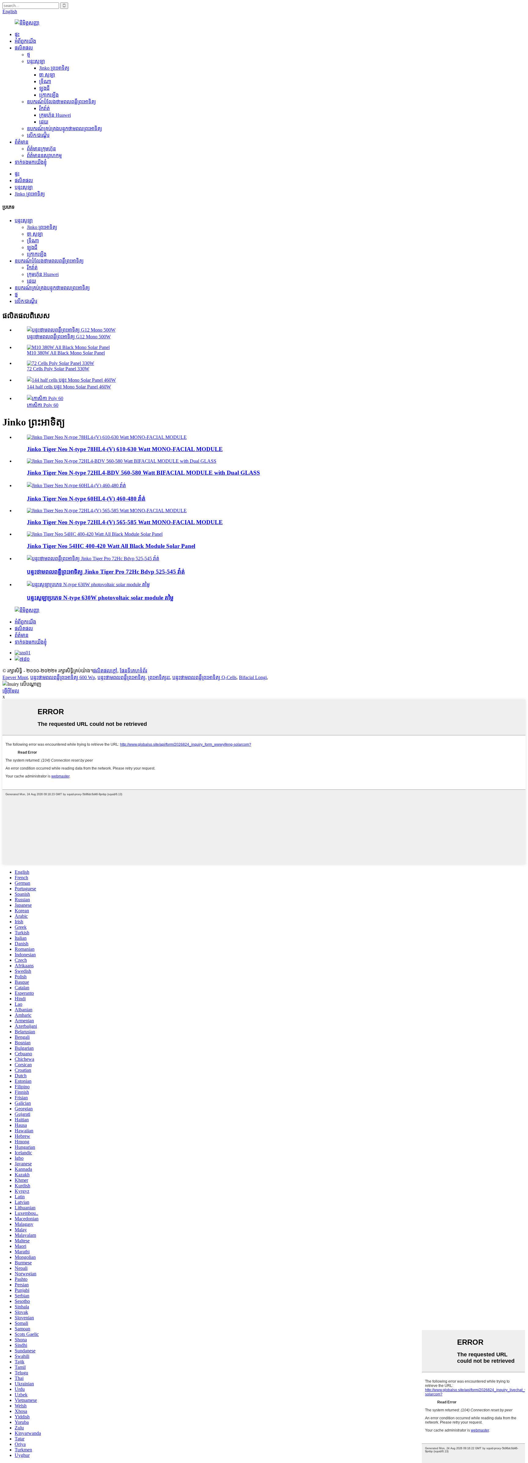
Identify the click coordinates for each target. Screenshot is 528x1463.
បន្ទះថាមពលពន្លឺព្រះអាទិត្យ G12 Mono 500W (69, 336)
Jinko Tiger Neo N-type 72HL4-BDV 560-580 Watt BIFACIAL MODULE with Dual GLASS (143, 472)
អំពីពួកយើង (25, 41)
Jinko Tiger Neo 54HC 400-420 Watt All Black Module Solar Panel (111, 546)
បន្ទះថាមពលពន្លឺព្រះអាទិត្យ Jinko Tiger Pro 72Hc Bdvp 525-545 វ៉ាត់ (106, 571)
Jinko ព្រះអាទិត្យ (54, 68)
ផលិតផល (24, 47)
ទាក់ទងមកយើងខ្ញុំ (31, 162)
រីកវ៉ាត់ (44, 108)
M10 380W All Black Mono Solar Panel (66, 352)
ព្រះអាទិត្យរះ (159, 677)
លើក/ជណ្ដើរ (38, 135)
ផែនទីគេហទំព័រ (133, 670)
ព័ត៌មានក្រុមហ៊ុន (41, 148)
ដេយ (43, 121)
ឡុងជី (44, 88)
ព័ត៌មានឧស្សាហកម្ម (44, 155)
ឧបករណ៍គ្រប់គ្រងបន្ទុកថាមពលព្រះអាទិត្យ (64, 128)
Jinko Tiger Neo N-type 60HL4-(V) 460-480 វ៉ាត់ (86, 498)
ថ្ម (28, 54)
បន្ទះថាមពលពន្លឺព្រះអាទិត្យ (121, 677)
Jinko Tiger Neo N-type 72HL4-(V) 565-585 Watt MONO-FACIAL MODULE (125, 522)
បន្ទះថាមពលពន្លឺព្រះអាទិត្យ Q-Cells (204, 677)
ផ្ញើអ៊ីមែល (10, 690)
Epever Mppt (15, 677)
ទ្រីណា (45, 81)
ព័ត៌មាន (21, 142)
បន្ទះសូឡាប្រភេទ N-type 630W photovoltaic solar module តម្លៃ (100, 597)
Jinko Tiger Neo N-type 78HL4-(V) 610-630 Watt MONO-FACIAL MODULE (125, 449)
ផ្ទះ (17, 34)
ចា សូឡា (47, 74)
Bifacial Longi (253, 677)
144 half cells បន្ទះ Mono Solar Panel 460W (69, 386)
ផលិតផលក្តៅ (105, 670)
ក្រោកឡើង (49, 94)
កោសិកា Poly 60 (42, 405)
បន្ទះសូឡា (36, 61)
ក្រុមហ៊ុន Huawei (55, 115)
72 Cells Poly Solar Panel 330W (58, 368)
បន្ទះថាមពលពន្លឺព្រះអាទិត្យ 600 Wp (62, 677)
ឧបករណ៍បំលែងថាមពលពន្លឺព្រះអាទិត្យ (61, 101)
